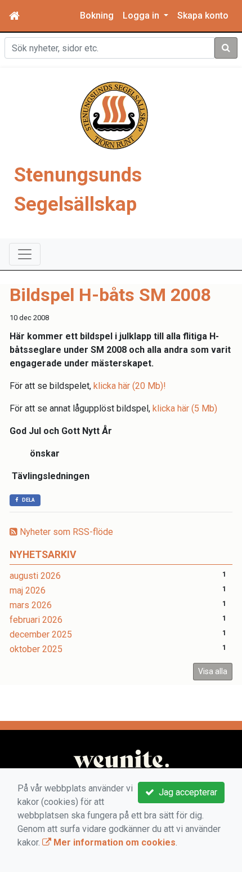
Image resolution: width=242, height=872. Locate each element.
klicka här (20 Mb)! (129, 385)
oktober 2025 (36, 649)
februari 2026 (36, 619)
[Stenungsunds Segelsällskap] (114, 114)
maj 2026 (28, 590)
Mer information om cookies (113, 842)
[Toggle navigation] (25, 254)
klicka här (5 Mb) (185, 408)
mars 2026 (31, 605)
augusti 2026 (35, 575)
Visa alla (212, 671)
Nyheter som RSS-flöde (65, 531)
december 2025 (41, 634)
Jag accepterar (185, 792)
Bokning (97, 15)
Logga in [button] (142, 15)
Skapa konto (202, 15)
